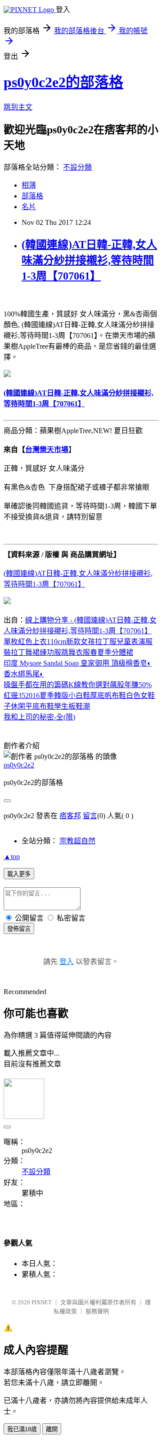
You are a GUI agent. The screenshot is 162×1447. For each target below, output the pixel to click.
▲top (12, 856)
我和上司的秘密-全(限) (39, 717)
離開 (52, 1429)
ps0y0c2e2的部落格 (63, 82)
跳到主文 (18, 107)
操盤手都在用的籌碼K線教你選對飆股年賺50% (78, 684)
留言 (90, 816)
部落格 (32, 196)
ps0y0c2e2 (19, 765)
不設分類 (77, 167)
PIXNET (42, 1302)
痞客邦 (70, 816)
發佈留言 (19, 928)
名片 (29, 206)
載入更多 (19, 874)
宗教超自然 (77, 841)
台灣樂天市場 (46, 449)
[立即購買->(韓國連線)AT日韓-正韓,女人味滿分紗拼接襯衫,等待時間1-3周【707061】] (7, 374)
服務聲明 (97, 1311)
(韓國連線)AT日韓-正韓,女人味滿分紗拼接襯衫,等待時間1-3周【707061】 (89, 260)
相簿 (29, 185)
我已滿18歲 (22, 1429)
